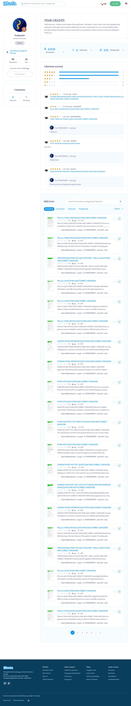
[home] (10, 3)
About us (45, 676)
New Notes (111, 673)
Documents (50, 52)
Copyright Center (91, 670)
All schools (111, 670)
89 (13, 59)
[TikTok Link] (8, 683)
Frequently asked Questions (72, 673)
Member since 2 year (19, 38)
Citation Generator (48, 679)
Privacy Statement (18, 700)
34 (26, 59)
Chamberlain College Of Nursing (18, 52)
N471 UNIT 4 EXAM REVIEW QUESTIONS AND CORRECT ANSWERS (74, 109)
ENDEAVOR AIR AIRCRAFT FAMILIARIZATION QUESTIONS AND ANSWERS (77, 172)
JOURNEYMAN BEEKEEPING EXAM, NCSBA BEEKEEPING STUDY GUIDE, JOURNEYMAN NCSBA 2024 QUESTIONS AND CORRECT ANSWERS (87, 98)
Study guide (67, 679)
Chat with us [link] (68, 676)
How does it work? (48, 670)
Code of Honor (90, 673)
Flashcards (83, 50)
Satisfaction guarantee (71, 670)
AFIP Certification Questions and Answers (65, 143)
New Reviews (112, 676)
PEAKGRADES (63, 128)
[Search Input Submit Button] (120, 201)
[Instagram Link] (5, 683)
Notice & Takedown (91, 679)
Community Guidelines (92, 676)
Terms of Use (7, 700)
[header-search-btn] (22, 4)
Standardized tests (113, 679)
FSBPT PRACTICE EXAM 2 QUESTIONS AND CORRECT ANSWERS (73, 119)
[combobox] (42, 3)
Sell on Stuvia (46, 673)
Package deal (114, 50)
